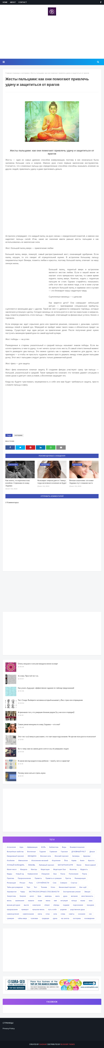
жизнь (9, 900)
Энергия (23, 896)
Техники (44, 887)
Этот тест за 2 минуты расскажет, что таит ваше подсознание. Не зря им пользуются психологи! (57, 736)
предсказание (12, 909)
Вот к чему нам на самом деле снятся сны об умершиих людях (43, 748)
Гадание (42, 851)
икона (48, 900)
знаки (40, 900)
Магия (79, 865)
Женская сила (45, 856)
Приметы (38, 878)
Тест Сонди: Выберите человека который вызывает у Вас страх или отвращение (50, 700)
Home (5, 2)
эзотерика (25, 73)
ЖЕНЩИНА (32, 856)
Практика (10, 878)
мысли (26, 905)
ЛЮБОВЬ (31, 865)
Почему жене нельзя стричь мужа (31, 773)
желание (74, 896)
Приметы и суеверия (54, 878)
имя (55, 900)
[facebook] (100, 2)
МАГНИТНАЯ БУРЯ (65, 865)
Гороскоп (64, 851)
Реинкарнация (80, 878)
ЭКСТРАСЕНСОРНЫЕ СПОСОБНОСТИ (44, 892)
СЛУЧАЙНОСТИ (43, 883)
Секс (54, 883)
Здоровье (86, 856)
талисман (34, 918)
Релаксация (11, 883)
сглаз (48, 914)
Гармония (53, 851)
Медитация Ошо (59, 869)
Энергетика (11, 896)
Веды (64, 847)
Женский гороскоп (62, 856)
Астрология (11, 847)
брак (39, 896)
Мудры (9, 874)
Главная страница (12, 73)
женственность (87, 896)
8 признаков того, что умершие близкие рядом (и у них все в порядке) (46, 712)
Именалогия (23, 860)
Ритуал (22, 883)
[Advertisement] (52, 37)
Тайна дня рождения (15, 887)
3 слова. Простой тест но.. (28, 676)
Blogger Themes (68, 1044)
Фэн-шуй (82, 887)
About (13, 2)
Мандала (23, 869)
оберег (47, 905)
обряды (56, 905)
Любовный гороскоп (46, 865)
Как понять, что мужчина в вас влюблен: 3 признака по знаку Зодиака (17, 483)
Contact (22, 2)
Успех (53, 887)
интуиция (64, 900)
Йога (66, 860)
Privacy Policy (9, 1028)
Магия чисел (12, 869)
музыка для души (13, 905)
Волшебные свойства (15, 851)
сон (90, 914)
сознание (81, 914)
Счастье (74, 883)
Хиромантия (12, 892)
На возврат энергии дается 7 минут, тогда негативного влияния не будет (51, 481)
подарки (66, 905)
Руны (31, 883)
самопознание (28, 914)
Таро (28, 887)
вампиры (48, 896)
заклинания (19, 900)
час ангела (65, 918)
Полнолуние (73, 874)
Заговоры (75, 856)
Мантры (34, 869)
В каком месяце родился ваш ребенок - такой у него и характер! (44, 761)
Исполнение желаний (39, 860)
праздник (90, 905)
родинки (63, 909)
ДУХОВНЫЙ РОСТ (79, 851)
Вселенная (31, 851)
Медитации (45, 869)
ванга (57, 896)
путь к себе (52, 909)
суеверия (10, 918)
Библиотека (53, 847)
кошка (82, 900)
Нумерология (32, 874)
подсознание (78, 905)
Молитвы (73, 869)
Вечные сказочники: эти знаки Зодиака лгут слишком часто (81, 481)
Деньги (92, 851)
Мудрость (84, 869)
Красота (91, 860)
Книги (82, 860)
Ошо (55, 874)
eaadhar (43, 1044)
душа (65, 896)
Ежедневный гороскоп (15, 856)
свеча (40, 914)
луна (90, 900)
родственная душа (77, 909)
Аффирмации (32, 847)
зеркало (31, 900)
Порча (84, 874)
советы (71, 914)
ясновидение (89, 918)
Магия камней (90, 865)
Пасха (62, 874)
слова (63, 914)
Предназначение (24, 878)
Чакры (22, 892)
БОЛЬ (43, 847)
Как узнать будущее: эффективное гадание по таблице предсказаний (46, 688)
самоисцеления (13, 914)
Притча (68, 878)
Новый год (20, 874)
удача (55, 918)
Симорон (63, 883)
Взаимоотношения (77, 847)
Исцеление (56, 860)
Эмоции (87, 892)
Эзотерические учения (72, 892)
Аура (21, 847)
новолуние (36, 905)
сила (55, 914)
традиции (45, 918)
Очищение (45, 874)
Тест (35, 887)
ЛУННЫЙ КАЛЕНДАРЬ (15, 865)
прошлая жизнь (38, 909)
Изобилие (11, 860)
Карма (74, 860)
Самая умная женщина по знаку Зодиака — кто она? (39, 724)
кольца (74, 900)
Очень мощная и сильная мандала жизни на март (38, 663)
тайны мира (22, 918)
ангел (32, 896)
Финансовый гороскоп (67, 887)
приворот (25, 909)
